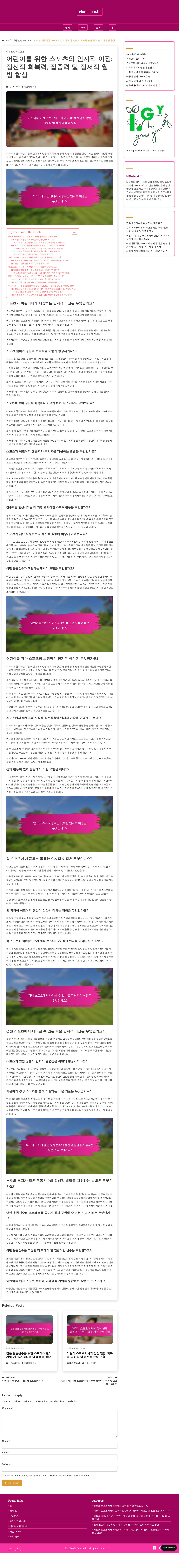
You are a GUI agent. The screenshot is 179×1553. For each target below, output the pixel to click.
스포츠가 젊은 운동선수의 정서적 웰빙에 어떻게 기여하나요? (35, 251)
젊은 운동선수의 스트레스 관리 (141, 85)
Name (6, 1441)
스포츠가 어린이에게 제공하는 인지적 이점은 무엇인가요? (33, 236)
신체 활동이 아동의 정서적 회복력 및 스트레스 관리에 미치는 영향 (126, 1524)
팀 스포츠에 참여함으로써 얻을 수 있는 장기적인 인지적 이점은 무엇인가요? (42, 273)
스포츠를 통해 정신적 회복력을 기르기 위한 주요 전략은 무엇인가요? (39, 243)
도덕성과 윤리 (133, 58)
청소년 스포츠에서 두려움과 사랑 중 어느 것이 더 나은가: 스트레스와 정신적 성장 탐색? (130, 1531)
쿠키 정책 (14, 1536)
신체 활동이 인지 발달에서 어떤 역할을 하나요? (30, 263)
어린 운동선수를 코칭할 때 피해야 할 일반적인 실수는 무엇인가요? (38, 292)
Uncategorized (134, 54)
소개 (83, 27)
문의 (98, 27)
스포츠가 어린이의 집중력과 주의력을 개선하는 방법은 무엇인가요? (38, 245)
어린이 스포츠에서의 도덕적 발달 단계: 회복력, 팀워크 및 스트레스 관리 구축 (132, 1510)
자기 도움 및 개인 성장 (137, 80)
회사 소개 (14, 1510)
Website (6, 1464)
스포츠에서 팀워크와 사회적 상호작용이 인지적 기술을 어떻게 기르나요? (40, 260)
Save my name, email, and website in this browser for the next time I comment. (47, 1475)
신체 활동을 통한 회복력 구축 (140, 71)
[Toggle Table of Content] (73, 232)
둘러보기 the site (18, 1521)
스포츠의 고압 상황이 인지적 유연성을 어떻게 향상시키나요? (35, 279)
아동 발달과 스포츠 (15, 52)
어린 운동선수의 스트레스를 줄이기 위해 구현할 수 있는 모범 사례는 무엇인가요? (43, 289)
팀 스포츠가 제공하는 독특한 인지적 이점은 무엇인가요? (32, 266)
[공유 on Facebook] (155, 1548)
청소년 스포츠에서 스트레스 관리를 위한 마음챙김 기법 (121, 1505)
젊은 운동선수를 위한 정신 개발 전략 (144, 223)
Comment (8, 1408)
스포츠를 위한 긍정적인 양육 (140, 62)
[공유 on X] (160, 1548)
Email (6, 1452)
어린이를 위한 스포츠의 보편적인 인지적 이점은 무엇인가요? (34, 257)
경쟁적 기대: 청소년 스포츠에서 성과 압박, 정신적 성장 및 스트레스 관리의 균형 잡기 (131, 1517)
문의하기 (14, 1515)
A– (18, 1548)
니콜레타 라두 (30, 86)
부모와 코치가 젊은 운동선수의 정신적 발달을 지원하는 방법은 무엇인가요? (41, 285)
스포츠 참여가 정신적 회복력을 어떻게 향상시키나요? (32, 239)
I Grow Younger (156, 150)
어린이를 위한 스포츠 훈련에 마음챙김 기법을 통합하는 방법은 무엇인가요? (41, 294)
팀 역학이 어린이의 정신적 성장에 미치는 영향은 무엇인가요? (35, 270)
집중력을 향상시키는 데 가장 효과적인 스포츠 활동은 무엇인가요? (38, 248)
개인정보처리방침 (19, 1526)
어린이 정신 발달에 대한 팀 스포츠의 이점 (147, 251)
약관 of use (15, 1531)
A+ (10, 1548)
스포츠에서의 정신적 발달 (139, 67)
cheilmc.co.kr (89, 12)
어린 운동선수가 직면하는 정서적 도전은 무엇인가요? (34, 254)
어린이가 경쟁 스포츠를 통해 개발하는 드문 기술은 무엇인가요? (36, 282)
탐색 (67, 27)
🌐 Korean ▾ (169, 1547)
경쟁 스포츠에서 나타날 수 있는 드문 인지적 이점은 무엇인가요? (36, 276)
